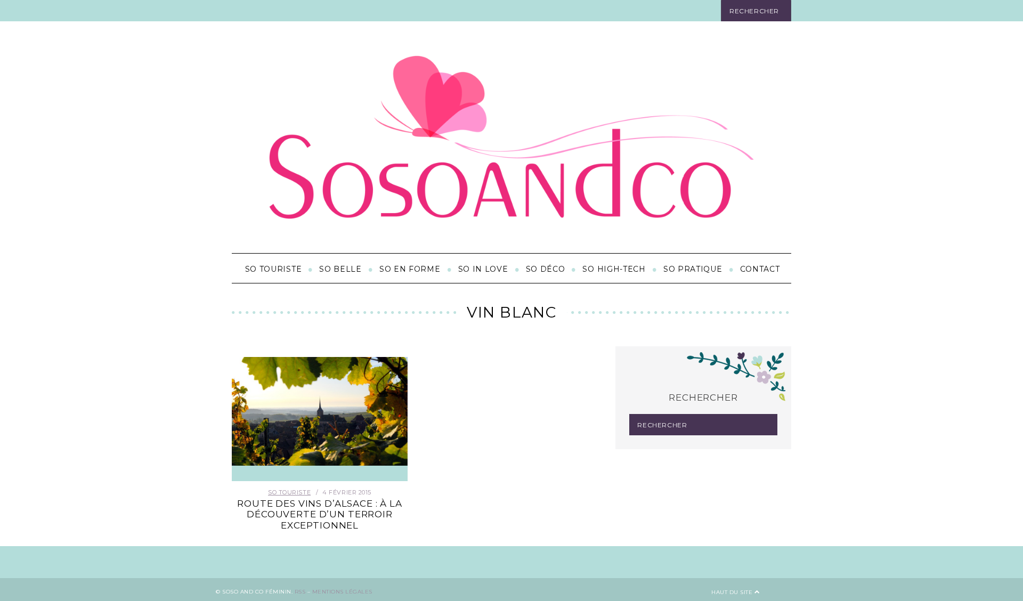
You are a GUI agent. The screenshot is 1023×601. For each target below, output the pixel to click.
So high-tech (613, 269)
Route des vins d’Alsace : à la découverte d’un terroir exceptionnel (319, 514)
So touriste (273, 269)
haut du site (732, 592)
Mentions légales (342, 591)
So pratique (692, 269)
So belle (340, 269)
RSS (300, 591)
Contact (760, 269)
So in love (483, 269)
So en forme (410, 269)
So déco (545, 269)
